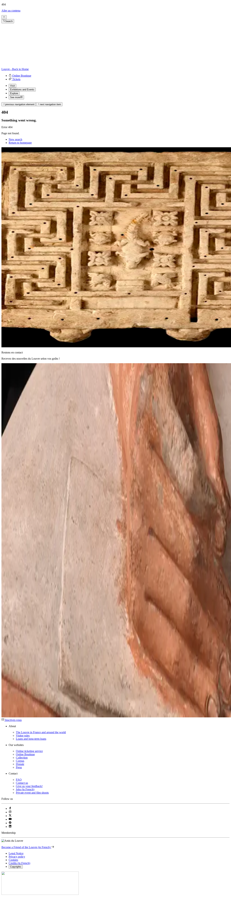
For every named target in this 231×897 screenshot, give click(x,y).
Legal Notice (16, 853)
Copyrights (15, 866)
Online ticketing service (29, 751)
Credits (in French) (19, 863)
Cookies (13, 859)
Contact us (22, 782)
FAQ (19, 779)
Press (19, 767)
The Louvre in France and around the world (41, 732)
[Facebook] (10, 808)
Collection (22, 757)
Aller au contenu (10, 10)
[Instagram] (10, 812)
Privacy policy (17, 856)
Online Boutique (25, 754)
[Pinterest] (10, 823)
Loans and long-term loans (31, 738)
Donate (20, 764)
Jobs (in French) (25, 789)
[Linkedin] (10, 826)
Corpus (20, 760)
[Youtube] (10, 819)
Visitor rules (23, 735)
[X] (10, 815)
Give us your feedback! (29, 786)
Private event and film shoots (32, 792)
